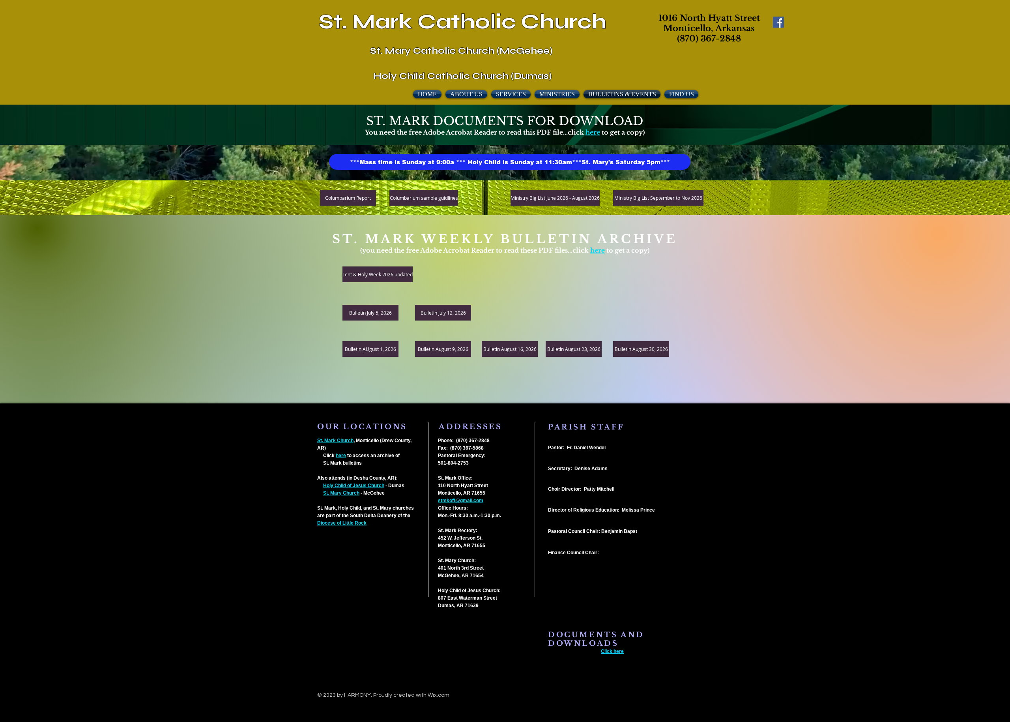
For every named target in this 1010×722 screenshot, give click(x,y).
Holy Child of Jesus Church (353, 485)
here (592, 132)
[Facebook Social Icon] (778, 22)
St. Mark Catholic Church (462, 21)
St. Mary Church (341, 493)
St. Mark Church (335, 440)
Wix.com (438, 695)
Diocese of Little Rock (342, 523)
